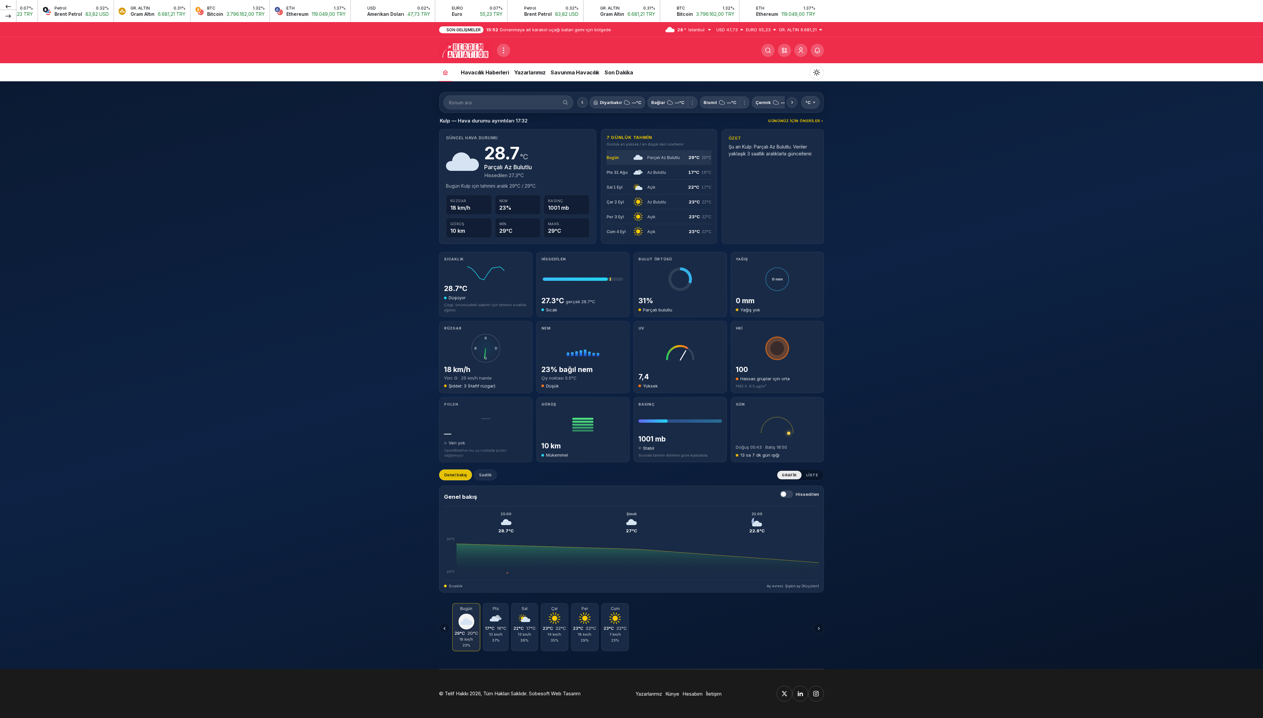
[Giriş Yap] (800, 50)
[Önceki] (8, 6)
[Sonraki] (8, 16)
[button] (784, 50)
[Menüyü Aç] (503, 50)
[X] (784, 694)
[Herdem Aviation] (465, 49)
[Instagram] (816, 694)
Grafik (789, 475)
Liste (812, 475)
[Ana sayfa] (445, 72)
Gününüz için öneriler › (795, 121)
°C (808, 102)
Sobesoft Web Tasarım (555, 693)
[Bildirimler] (817, 50)
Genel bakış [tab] (455, 474)
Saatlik (485, 474)
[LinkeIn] (800, 694)
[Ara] (768, 50)
